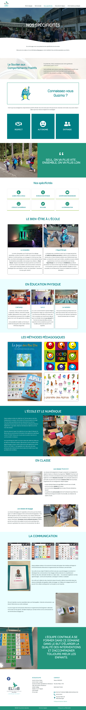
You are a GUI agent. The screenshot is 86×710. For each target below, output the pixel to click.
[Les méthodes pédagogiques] (67, 192)
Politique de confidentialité (64, 708)
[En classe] (43, 204)
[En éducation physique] (43, 192)
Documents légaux (60, 6)
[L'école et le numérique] (19, 204)
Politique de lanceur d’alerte (60, 701)
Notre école (38, 6)
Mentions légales (43, 708)
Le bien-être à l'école (18, 196)
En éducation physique (43, 196)
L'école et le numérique (19, 207)
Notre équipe (28, 6)
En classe (43, 207)
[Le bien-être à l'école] (19, 192)
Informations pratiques (74, 6)
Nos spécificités (48, 6)
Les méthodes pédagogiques (67, 196)
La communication (67, 207)
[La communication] (67, 204)
